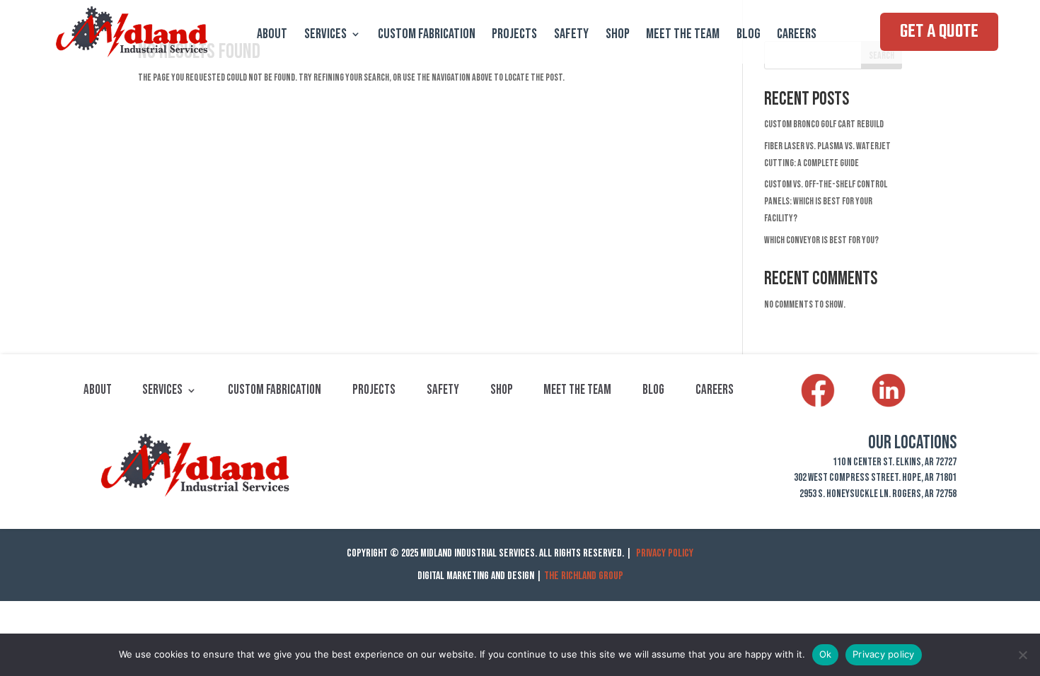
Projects (514, 35)
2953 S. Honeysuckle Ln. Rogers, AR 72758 (878, 494)
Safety (571, 35)
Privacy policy (884, 654)
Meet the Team (683, 35)
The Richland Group (583, 576)
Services (325, 35)
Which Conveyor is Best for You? (821, 240)
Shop (618, 35)
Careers (796, 35)
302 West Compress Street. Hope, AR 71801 (875, 477)
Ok (825, 654)
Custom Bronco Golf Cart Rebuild (824, 124)
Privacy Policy (664, 553)
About (272, 35)
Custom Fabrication (426, 35)
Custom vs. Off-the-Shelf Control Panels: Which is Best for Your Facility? (825, 201)
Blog (748, 35)
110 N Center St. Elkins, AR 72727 (895, 462)
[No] (1022, 655)
